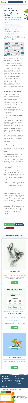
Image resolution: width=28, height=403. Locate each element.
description (18, 27)
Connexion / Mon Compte (15, 2)
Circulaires (18, 384)
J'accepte (3, 391)
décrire (6, 27)
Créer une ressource (7, 380)
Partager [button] (20, 224)
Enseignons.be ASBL (7, 38)
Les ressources (6, 378)
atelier (6, 24)
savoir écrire (16, 31)
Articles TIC (18, 382)
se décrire (7, 33)
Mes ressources (6, 382)
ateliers (11, 24)
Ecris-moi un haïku (15, 271)
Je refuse (8, 391)
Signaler (11, 228)
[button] (5, 228)
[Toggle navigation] (25, 2)
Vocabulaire (14, 33)
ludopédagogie (8, 31)
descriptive (7, 29)
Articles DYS (18, 380)
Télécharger (10, 224)
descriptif (12, 27)
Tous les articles (19, 378)
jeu (12, 29)
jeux (16, 29)
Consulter (14, 282)
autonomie (17, 24)
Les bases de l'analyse (15, 357)
